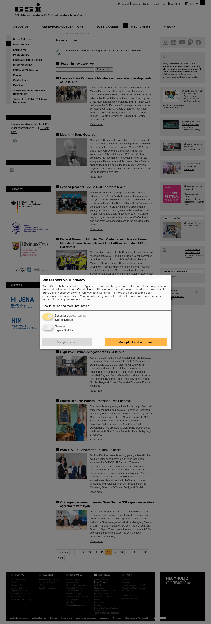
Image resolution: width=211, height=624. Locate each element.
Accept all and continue (136, 342)
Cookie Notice (86, 289)
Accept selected (67, 342)
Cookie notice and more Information (65, 305)
